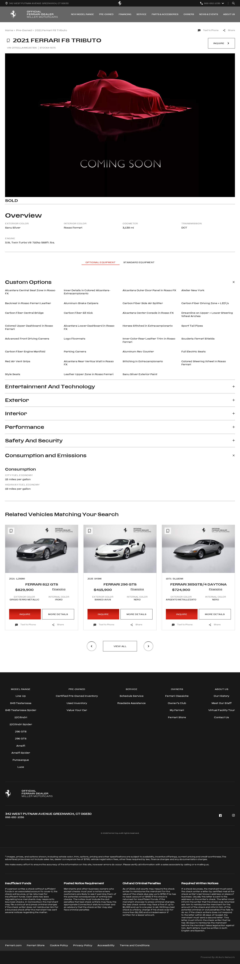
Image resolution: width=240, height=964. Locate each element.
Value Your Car (77, 710)
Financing (125, 14)
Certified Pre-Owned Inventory (77, 696)
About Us (229, 14)
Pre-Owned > (25, 30)
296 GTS (20, 738)
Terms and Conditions (135, 945)
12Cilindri (20, 717)
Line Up (21, 696)
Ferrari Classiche (177, 696)
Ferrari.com (13, 945)
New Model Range (82, 14)
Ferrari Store (36, 945)
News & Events (208, 14)
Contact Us (221, 717)
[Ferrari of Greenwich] (120, 3)
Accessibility (106, 945)
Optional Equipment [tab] (101, 262)
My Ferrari (177, 710)
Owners (189, 14)
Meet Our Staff (222, 703)
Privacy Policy (82, 945)
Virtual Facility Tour (221, 710)
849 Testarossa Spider (20, 710)
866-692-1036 (14, 817)
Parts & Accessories (165, 14)
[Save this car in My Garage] (8, 40)
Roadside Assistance (131, 703)
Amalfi (20, 745)
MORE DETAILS (58, 614)
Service (141, 14)
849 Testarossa (20, 703)
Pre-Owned (106, 14)
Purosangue (21, 760)
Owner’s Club (177, 703)
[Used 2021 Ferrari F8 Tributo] (120, 125)
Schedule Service (132, 696)
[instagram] (233, 815)
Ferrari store (177, 717)
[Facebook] (220, 815)
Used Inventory (77, 703)
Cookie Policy (59, 945)
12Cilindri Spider (20, 724)
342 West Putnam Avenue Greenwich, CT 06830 (48, 813)
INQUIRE (24, 614)
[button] (10, 565)
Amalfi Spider (20, 752)
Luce (20, 767)
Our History (221, 696)
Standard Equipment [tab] (139, 262)
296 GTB (20, 731)
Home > (10, 30)
